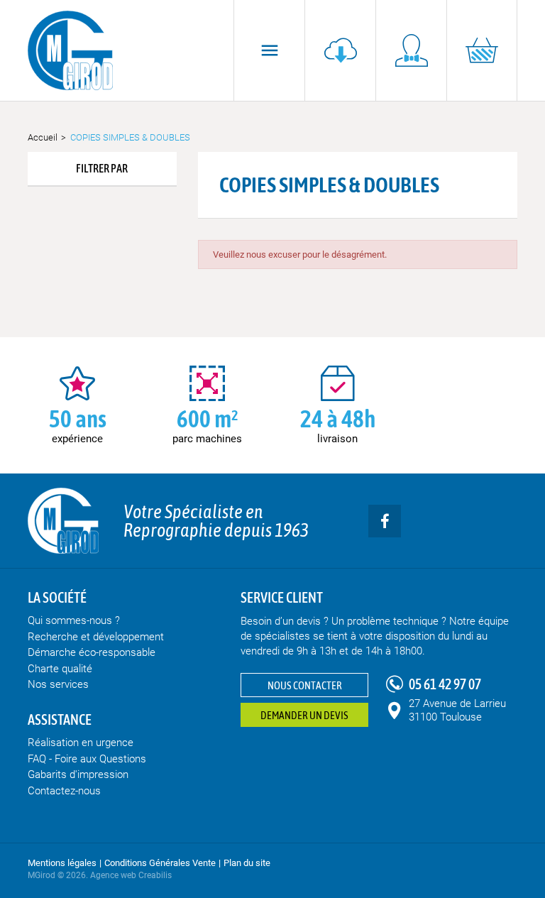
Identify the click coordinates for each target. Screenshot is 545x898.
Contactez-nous (64, 790)
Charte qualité (60, 668)
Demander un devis (304, 715)
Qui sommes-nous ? (74, 620)
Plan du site (247, 863)
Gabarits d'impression (78, 774)
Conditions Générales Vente (160, 863)
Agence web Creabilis (131, 875)
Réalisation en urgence (80, 742)
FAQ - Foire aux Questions (87, 758)
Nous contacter (305, 685)
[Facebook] (384, 521)
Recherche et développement (96, 636)
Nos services (58, 684)
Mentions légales (62, 863)
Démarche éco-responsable (91, 652)
